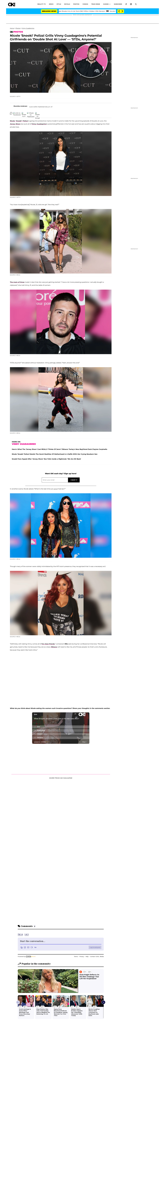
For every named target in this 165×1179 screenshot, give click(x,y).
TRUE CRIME (95, 4)
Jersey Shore (15, 124)
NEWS (51, 4)
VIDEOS (85, 4)
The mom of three (17, 282)
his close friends (48, 644)
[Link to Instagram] (131, 4)
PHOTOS (76, 4)
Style (59, 4)
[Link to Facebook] (126, 4)
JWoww (54, 647)
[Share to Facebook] (17, 113)
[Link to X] (135, 4)
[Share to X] (24, 113)
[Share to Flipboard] (30, 113)
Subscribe (118, 4)
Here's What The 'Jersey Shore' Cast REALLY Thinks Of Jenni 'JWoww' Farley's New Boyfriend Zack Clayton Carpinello (59, 449)
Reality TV (41, 4)
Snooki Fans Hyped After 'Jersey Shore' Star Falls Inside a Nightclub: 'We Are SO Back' (46, 459)
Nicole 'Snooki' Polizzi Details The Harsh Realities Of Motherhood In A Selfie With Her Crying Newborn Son (54, 454)
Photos (18, 28)
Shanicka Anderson (20, 106)
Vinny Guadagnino (28, 28)
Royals (67, 4)
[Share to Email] (37, 113)
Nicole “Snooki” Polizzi (19, 121)
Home (12, 28)
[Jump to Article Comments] (11, 113)
